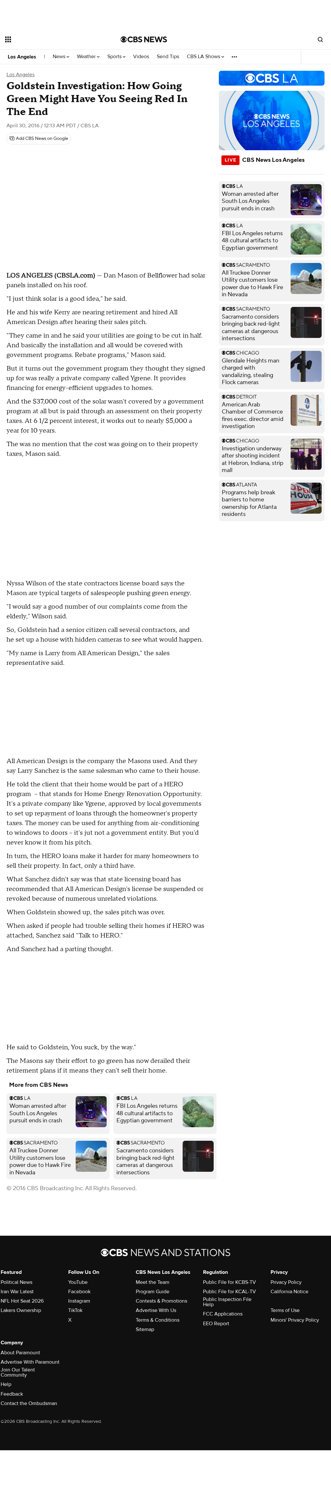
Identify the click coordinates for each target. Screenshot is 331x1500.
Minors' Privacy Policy (295, 1320)
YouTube (78, 1282)
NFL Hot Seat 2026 (22, 1301)
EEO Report (216, 1323)
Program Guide (152, 1291)
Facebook (79, 1291)
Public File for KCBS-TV (229, 1282)
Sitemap (145, 1329)
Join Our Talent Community (18, 1372)
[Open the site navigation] (51, 39)
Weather (87, 57)
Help (6, 1384)
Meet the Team (152, 1282)
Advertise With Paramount (30, 1362)
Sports (115, 57)
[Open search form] (320, 39)
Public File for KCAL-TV (229, 1291)
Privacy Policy (286, 1282)
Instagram (79, 1301)
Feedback (12, 1394)
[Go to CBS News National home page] (144, 39)
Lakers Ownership (21, 1310)
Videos (141, 57)
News (60, 57)
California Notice (289, 1291)
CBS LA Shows (204, 57)
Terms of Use (285, 1310)
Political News (16, 1282)
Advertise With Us (156, 1310)
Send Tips (168, 57)
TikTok (75, 1310)
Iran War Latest (17, 1291)
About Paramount (20, 1352)
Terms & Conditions (157, 1320)
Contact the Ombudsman (29, 1403)
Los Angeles (22, 57)
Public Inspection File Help (227, 1302)
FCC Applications (222, 1313)
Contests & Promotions (161, 1301)
